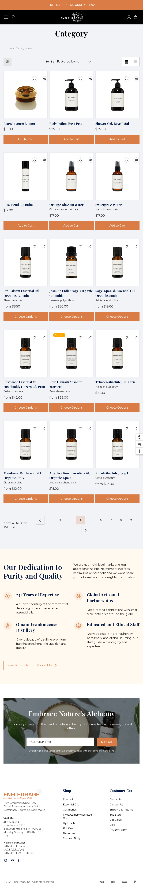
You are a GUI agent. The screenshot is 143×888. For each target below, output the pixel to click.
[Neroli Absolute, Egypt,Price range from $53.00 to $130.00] (117, 444)
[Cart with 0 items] (135, 17)
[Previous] (40, 520)
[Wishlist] (32, 76)
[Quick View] (42, 76)
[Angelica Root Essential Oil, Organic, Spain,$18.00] (71, 444)
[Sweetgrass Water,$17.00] (117, 176)
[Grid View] (126, 61)
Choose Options (26, 316)
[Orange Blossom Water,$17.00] (71, 176)
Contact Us (44, 665)
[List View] (135, 61)
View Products (18, 665)
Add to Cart (26, 139)
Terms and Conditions (103, 750)
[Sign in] (129, 17)
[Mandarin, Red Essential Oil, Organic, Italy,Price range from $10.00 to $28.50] (25, 444)
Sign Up (106, 741)
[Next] (85, 530)
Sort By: (50, 61)
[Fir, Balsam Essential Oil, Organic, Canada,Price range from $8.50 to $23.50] (25, 262)
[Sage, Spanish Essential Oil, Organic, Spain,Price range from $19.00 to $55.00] (117, 262)
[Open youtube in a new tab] (12, 860)
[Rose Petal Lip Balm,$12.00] (25, 176)
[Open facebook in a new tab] (19, 860)
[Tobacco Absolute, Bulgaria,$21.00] (117, 353)
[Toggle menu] (6, 17)
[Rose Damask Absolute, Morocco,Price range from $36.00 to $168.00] (71, 353)
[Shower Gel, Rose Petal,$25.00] (117, 95)
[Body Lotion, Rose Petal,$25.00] (71, 95)
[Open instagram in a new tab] (5, 860)
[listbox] (73, 61)
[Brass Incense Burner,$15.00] (25, 95)
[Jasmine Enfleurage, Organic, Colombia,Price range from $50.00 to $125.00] (71, 262)
